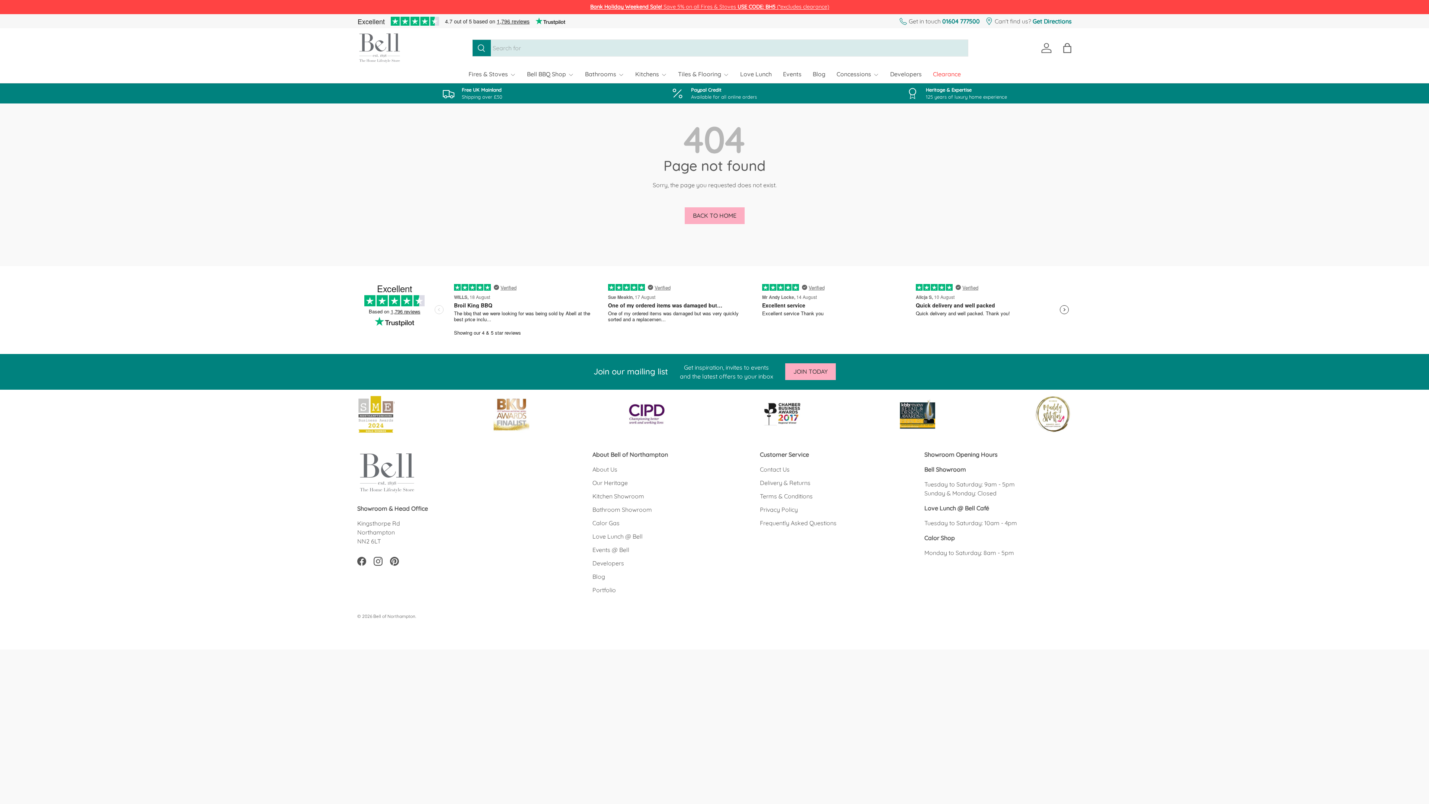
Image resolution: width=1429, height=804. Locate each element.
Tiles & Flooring (699, 74)
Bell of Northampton (394, 616)
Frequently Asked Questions (798, 523)
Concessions (854, 74)
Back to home (714, 215)
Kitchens (647, 74)
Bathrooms (600, 74)
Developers (906, 74)
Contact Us (775, 469)
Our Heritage (610, 482)
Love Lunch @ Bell (617, 536)
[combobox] (720, 48)
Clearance (947, 74)
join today (810, 371)
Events (792, 74)
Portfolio (604, 590)
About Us (604, 469)
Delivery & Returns (785, 482)
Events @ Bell (610, 549)
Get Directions (1052, 21)
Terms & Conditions (786, 496)
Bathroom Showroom (622, 509)
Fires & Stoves (488, 74)
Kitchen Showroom (618, 496)
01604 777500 (961, 21)
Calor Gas (606, 523)
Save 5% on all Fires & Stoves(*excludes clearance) (709, 6)
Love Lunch (756, 74)
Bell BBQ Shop (546, 74)
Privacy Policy (779, 509)
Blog (819, 74)
